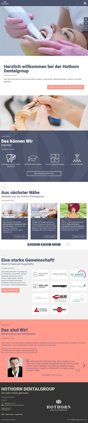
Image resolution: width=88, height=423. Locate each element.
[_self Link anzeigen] (86, 24)
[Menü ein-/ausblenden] (85, 3)
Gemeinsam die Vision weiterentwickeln (19, 350)
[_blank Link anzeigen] (86, 19)
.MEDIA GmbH (81, 419)
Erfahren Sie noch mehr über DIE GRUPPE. (66, 87)
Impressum (19, 414)
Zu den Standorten (10, 290)
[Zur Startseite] (5, 3)
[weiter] (68, 244)
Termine (46, 244)
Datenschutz (10, 414)
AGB (2, 414)
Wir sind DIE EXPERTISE (44, 173)
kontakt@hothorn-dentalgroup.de (14, 405)
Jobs (56, 244)
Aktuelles (34, 244)
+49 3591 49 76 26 (9, 403)
